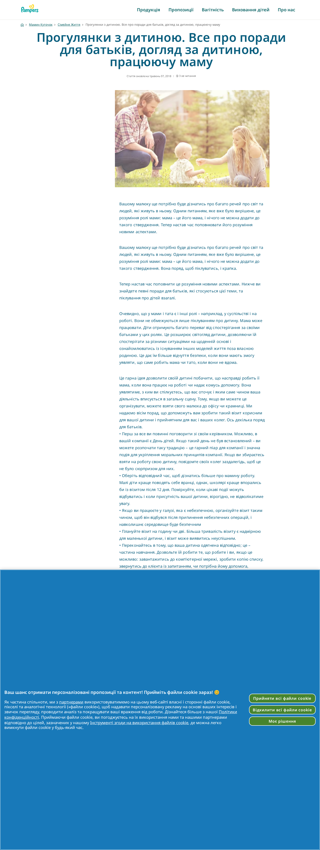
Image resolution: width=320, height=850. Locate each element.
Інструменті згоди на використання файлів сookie (139, 722)
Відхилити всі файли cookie (282, 709)
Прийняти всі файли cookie (282, 698)
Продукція (148, 10)
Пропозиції (181, 10)
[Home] (22, 24)
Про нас (286, 10)
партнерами (71, 702)
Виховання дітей (250, 10)
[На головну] (30, 8)
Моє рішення (282, 721)
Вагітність (213, 10)
